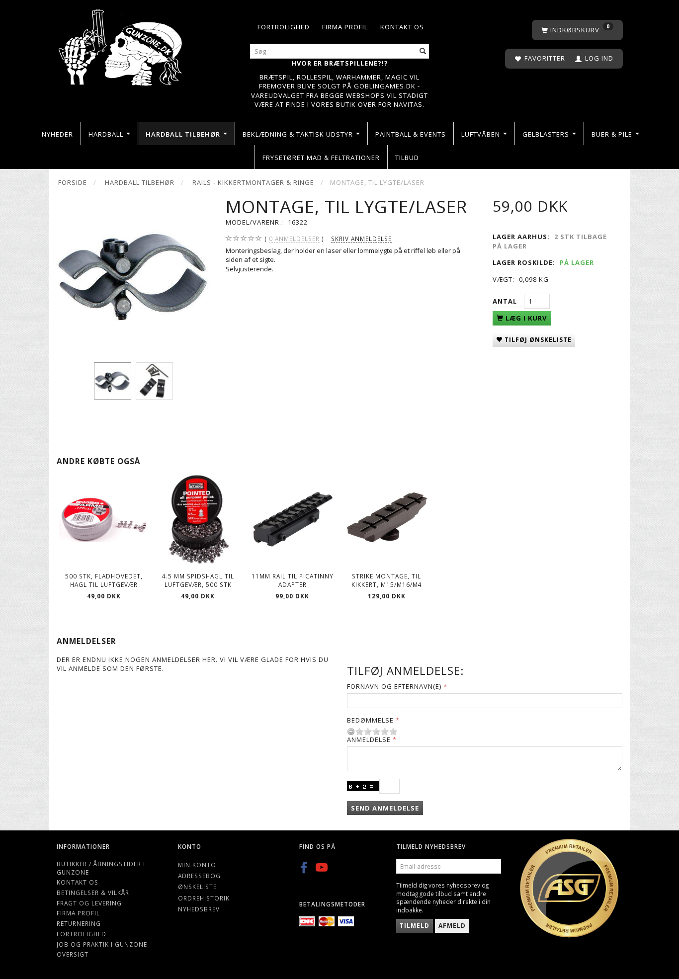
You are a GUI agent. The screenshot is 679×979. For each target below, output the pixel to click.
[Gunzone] (121, 45)
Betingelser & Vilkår (93, 893)
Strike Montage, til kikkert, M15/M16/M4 (386, 580)
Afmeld (452, 925)
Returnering (79, 923)
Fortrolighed (283, 26)
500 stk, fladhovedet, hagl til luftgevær (104, 580)
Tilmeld (414, 925)
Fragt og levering (89, 903)
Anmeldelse (369, 739)
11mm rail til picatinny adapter (293, 580)
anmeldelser (294, 239)
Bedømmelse (370, 720)
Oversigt (72, 954)
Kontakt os (402, 26)
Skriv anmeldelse (361, 239)
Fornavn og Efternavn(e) (394, 686)
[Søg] (423, 51)
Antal (506, 301)
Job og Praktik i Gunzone (102, 944)
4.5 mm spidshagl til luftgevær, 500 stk (198, 580)
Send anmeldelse (385, 808)
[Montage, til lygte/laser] (133, 273)
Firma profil (345, 26)
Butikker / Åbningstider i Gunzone (101, 868)
